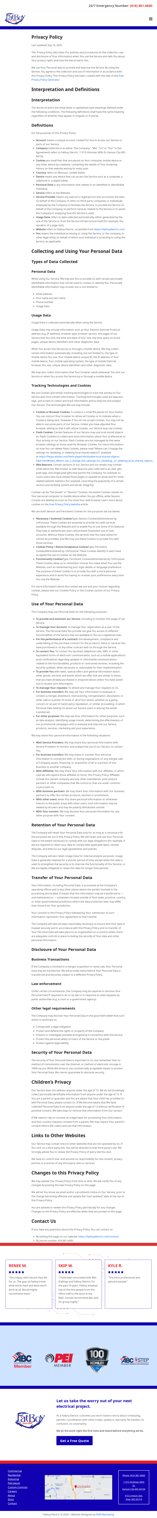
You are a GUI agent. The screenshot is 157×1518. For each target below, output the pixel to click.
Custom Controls (17, 1487)
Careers (12, 1491)
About (11, 1495)
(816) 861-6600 (141, 6)
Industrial (13, 1479)
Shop (11, 1499)
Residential (14, 1475)
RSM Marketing (105, 1514)
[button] (150, 19)
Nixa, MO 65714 (134, 1499)
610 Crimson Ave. (134, 1495)
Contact (12, 1503)
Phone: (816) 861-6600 (134, 1475)
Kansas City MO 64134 (133, 1489)
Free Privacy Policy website (64, 504)
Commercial (15, 1471)
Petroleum (14, 1483)
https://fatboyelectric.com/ (109, 229)
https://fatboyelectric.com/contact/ (98, 1236)
